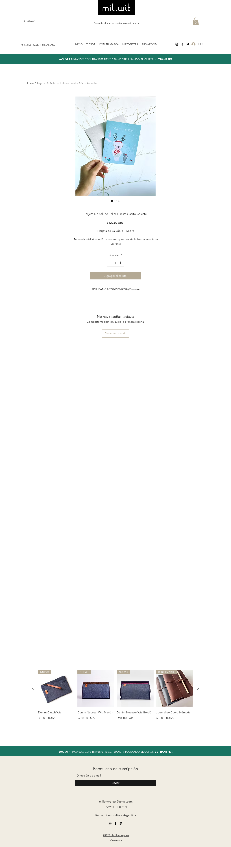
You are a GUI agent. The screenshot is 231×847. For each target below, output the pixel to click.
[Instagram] (177, 44)
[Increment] (120, 262)
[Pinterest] (187, 44)
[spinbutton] (115, 262)
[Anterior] (33, 688)
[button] (196, 21)
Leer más (115, 243)
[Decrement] (110, 262)
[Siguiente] (198, 688)
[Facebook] (182, 44)
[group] (115, 701)
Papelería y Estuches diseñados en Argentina (116, 23)
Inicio (30, 83)
